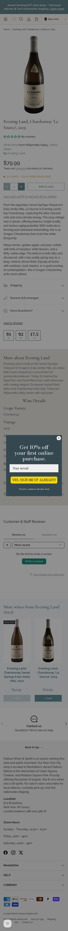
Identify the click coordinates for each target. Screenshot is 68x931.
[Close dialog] (59, 438)
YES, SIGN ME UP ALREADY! (34, 480)
